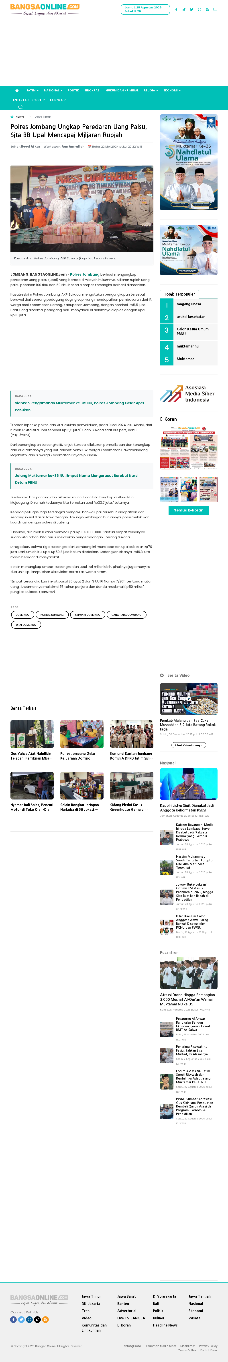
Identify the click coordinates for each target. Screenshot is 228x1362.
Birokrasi (92, 90)
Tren (86, 1311)
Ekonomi (170, 90)
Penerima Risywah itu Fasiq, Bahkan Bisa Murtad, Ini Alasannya (192, 1050)
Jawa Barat (126, 1296)
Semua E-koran (189, 510)
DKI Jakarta (91, 1303)
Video (87, 1318)
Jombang (91, 274)
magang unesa (189, 304)
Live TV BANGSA (131, 1318)
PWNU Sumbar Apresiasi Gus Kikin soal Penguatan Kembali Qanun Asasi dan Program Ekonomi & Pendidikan (194, 1106)
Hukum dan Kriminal (122, 90)
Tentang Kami (132, 1346)
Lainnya (56, 100)
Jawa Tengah (200, 1296)
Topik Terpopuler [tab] (179, 294)
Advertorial (126, 1311)
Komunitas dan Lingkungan (94, 1327)
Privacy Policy (208, 1346)
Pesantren (169, 952)
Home (20, 116)
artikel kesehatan (191, 316)
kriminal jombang (87, 615)
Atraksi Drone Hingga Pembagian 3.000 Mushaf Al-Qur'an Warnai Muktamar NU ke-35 (187, 999)
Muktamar (185, 359)
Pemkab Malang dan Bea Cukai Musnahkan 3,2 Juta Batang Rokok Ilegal (188, 725)
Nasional (51, 90)
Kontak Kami (209, 1350)
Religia (149, 90)
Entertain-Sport (27, 100)
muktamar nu (188, 346)
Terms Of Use (187, 1350)
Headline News (165, 1325)
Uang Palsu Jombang (127, 615)
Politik (73, 90)
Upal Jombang (26, 625)
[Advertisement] (114, 52)
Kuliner (158, 1318)
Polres (76, 274)
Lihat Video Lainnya (188, 745)
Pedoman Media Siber (161, 1346)
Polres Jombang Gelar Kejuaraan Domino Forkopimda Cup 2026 (78, 758)
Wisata (194, 1318)
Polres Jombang (52, 615)
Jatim (31, 90)
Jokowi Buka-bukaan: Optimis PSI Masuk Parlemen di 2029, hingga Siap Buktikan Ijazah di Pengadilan (194, 892)
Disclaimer (187, 1346)
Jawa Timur (91, 1296)
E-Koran (168, 419)
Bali (156, 1303)
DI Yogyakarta (164, 1296)
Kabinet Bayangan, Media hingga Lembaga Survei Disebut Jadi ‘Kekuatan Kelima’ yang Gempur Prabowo (194, 832)
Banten (123, 1303)
